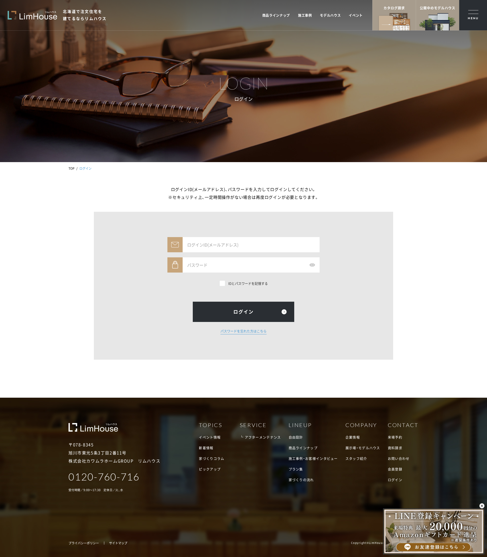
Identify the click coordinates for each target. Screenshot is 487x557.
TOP (71, 168)
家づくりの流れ (301, 479)
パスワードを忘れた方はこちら (243, 331)
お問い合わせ (399, 458)
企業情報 (352, 437)
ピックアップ (210, 469)
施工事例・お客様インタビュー (313, 458)
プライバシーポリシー (83, 543)
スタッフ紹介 (356, 458)
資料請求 (395, 447)
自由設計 (296, 437)
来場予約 (395, 437)
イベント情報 (210, 437)
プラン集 (296, 469)
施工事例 (305, 15)
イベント (356, 15)
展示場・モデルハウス (362, 447)
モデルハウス (330, 15)
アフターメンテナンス (263, 437)
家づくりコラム (211, 458)
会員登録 (395, 469)
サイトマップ (118, 543)
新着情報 (206, 447)
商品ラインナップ (276, 15)
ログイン (395, 479)
